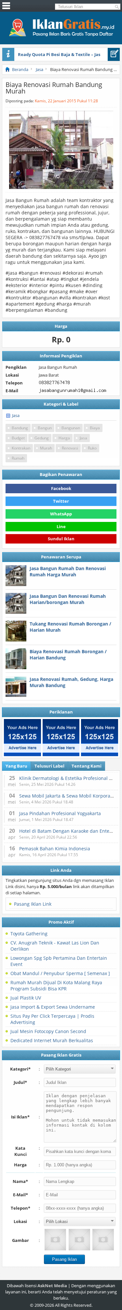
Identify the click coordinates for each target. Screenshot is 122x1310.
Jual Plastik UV (25, 998)
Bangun (45, 428)
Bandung (20, 428)
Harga (64, 438)
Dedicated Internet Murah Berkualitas (51, 1040)
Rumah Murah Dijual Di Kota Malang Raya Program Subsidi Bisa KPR (56, 985)
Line (61, 526)
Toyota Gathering (28, 933)
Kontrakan (21, 448)
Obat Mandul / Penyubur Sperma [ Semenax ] (60, 973)
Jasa (16, 415)
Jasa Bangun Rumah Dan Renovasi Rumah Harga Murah (68, 571)
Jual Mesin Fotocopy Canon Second (48, 1031)
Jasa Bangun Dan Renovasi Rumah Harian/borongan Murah (68, 599)
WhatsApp (61, 514)
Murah (46, 448)
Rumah (18, 458)
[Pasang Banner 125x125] (22, 737)
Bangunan (70, 428)
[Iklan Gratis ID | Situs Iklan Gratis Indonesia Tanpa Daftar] (61, 35)
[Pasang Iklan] (114, 54)
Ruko (92, 448)
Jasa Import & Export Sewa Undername (52, 1007)
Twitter (61, 501)
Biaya (95, 428)
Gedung (41, 438)
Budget (18, 438)
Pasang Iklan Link (32, 904)
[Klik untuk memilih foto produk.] (55, 1239)
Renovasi (70, 448)
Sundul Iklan (61, 537)
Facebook (61, 488)
